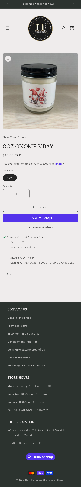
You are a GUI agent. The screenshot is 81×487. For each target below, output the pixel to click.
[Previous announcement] (7, 4)
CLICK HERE (34, 443)
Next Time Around (34, 480)
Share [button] (10, 274)
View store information (21, 247)
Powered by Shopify (54, 480)
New (10, 177)
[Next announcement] (74, 4)
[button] (7, 28)
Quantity (7, 186)
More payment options (40, 227)
